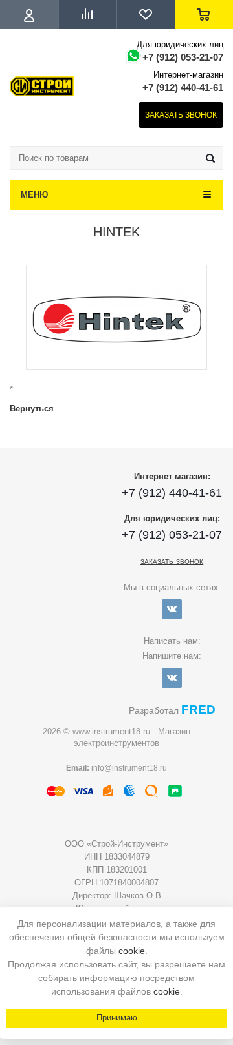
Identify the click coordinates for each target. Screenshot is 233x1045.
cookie (131, 951)
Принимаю (116, 1017)
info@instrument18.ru (129, 767)
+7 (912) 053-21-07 (182, 57)
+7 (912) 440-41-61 (182, 87)
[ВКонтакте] (172, 609)
